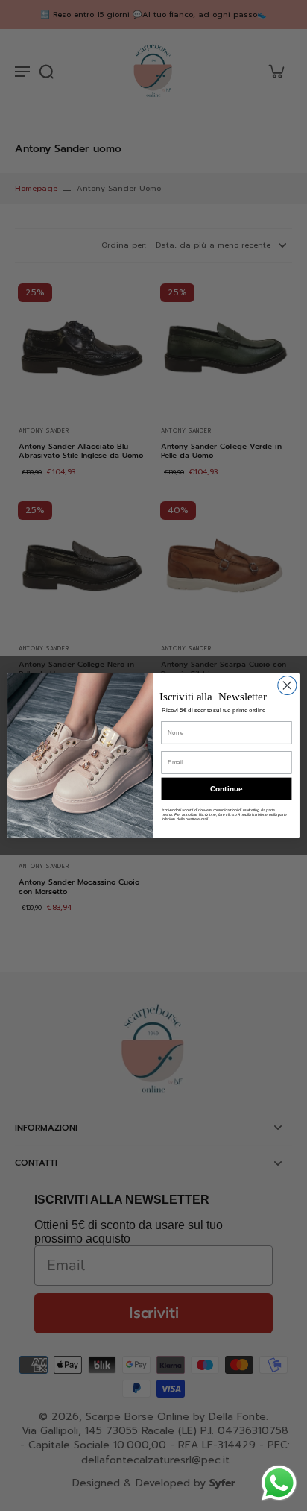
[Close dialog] (287, 685)
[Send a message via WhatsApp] (279, 1483)
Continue (226, 789)
